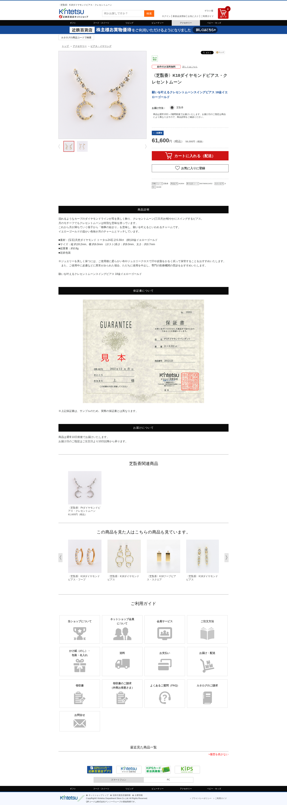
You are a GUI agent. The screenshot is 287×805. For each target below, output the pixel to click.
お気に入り (193, 16)
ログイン (166, 16)
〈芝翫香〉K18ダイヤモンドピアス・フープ (84, 578)
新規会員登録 (179, 16)
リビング (129, 23)
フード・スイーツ (101, 23)
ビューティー (158, 23)
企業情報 (139, 795)
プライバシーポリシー (202, 798)
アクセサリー (186, 23)
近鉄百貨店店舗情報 (122, 795)
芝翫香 (179, 107)
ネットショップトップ (98, 795)
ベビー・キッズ (214, 23)
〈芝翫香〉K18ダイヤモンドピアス (123, 578)
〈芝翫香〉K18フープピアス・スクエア (161, 578)
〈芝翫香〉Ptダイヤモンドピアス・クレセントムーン (84, 509)
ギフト (73, 23)
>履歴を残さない (218, 754)
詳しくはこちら (189, 67)
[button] (60, 557)
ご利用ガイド (207, 16)
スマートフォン (118, 779)
